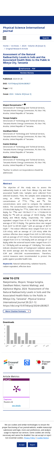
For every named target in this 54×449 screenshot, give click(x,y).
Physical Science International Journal (24, 29)
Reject (32, 445)
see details (16, 405)
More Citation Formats (15, 311)
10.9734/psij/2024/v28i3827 (19, 83)
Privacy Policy (29, 438)
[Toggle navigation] (4, 37)
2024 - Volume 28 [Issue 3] (33, 45)
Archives (15, 45)
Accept (21, 445)
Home (6, 45)
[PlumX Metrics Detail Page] (16, 388)
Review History (27, 73)
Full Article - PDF (27, 68)
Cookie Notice (43, 438)
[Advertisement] (27, 7)
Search (46, 38)
